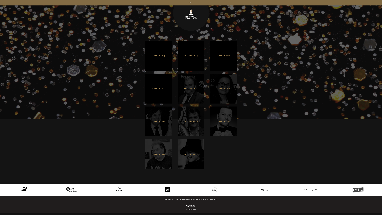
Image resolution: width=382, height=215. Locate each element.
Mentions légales (191, 209)
